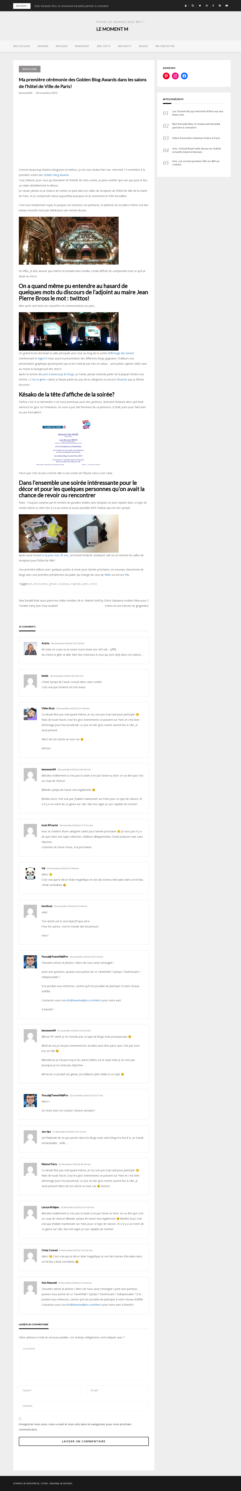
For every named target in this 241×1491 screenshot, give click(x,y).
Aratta (45, 643)
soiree (93, 584)
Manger (43, 46)
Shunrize (122, 379)
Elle (127, 575)
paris (85, 584)
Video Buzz (48, 708)
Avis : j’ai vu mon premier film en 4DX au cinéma (195, 162)
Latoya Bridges (50, 1207)
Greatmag (54, 1483)
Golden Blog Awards (56, 175)
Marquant (82, 46)
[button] (186, 6)
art (30, 584)
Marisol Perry (49, 1164)
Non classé (30, 69)
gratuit (53, 584)
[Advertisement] (83, 140)
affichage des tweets (121, 353)
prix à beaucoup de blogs (58, 374)
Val (43, 868)
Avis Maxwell (49, 1282)
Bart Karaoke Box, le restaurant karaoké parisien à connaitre (72, 6)
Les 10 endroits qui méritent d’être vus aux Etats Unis (197, 113)
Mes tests (103, 46)
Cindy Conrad (50, 1250)
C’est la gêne (38, 379)
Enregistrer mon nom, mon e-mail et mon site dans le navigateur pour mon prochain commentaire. (75, 1426)
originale (75, 584)
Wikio (107, 575)
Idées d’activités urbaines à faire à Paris (196, 138)
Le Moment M (112, 29)
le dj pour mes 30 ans (55, 555)
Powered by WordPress (26, 1483)
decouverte (40, 584)
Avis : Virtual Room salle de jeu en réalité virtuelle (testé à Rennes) (196, 150)
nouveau (63, 584)
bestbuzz (47, 906)
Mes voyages (21, 46)
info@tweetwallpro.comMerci (83, 1000)
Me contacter (165, 46)
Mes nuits (124, 46)
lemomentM (25, 92)
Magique (61, 46)
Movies (143, 46)
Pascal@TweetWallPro (55, 956)
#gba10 (42, 358)
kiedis (45, 675)
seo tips (46, 1131)
